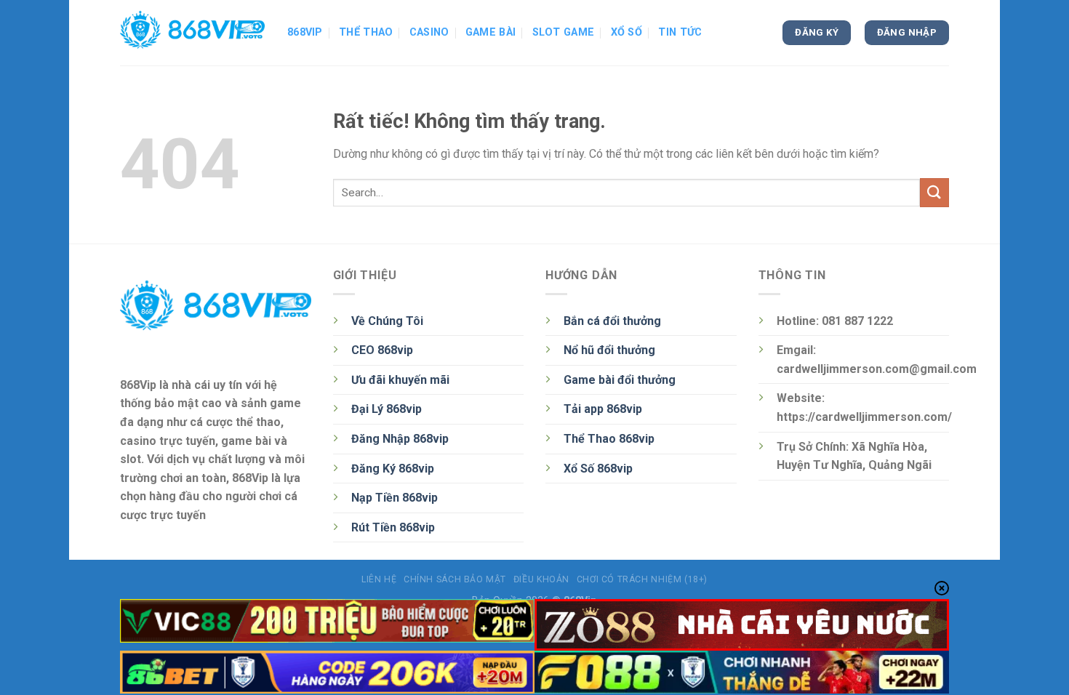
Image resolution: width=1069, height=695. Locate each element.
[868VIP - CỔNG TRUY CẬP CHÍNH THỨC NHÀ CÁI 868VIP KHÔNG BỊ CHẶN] (192, 32)
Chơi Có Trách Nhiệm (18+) (642, 579)
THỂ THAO (366, 32)
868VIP (305, 32)
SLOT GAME (563, 32)
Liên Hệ (378, 579)
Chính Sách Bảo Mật (455, 579)
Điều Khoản (541, 579)
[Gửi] (934, 192)
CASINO (429, 32)
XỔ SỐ (626, 32)
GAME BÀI (490, 32)
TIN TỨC (680, 32)
